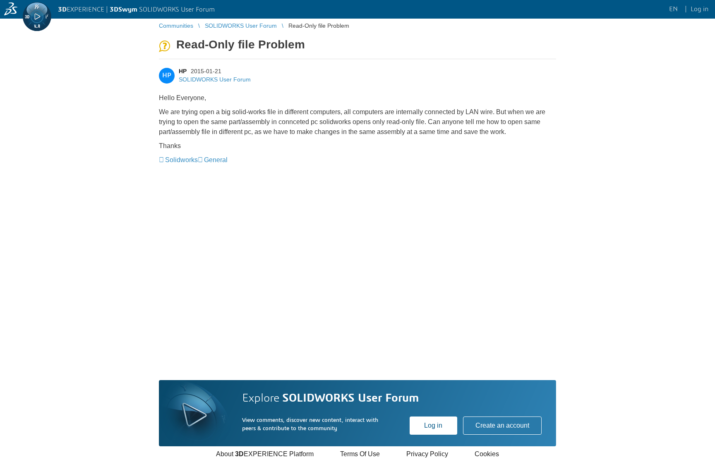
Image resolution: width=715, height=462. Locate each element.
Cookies (487, 453)
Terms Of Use (360, 453)
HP (183, 71)
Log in (433, 425)
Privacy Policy (427, 453)
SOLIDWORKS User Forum (215, 79)
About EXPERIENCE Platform (265, 453)
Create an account (502, 425)
